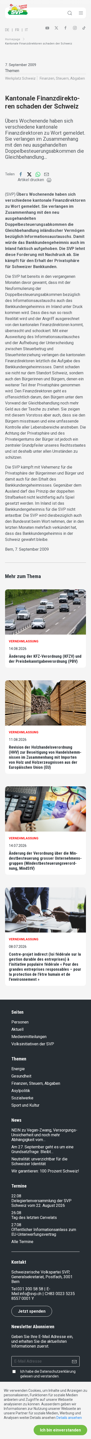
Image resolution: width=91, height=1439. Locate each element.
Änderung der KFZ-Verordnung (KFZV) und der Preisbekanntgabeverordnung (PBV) (45, 659)
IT (26, 30)
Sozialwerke (22, 1098)
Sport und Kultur (25, 1105)
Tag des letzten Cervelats (34, 1217)
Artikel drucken (31, 179)
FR (17, 30)
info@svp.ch (30, 1293)
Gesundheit (21, 1076)
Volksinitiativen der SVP (32, 1044)
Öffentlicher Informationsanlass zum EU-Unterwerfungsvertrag (43, 1232)
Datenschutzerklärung (58, 1371)
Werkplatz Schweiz (20, 78)
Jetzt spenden (32, 1311)
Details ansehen (69, 1418)
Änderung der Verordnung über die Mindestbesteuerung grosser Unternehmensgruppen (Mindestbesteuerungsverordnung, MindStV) (45, 861)
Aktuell (17, 1029)
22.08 (16, 1196)
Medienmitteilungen (29, 1036)
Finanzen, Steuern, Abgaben (62, 78)
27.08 (16, 1224)
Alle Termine (22, 1241)
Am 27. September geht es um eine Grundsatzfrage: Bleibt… (42, 1149)
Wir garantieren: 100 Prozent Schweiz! (45, 1171)
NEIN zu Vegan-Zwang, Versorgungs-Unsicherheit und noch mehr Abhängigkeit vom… (44, 1135)
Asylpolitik (20, 1090)
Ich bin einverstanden (60, 1430)
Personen (20, 1022)
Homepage (12, 39)
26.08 (16, 1212)
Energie (18, 1068)
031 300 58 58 (30, 1289)
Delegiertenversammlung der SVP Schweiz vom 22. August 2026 (41, 1203)
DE (7, 30)
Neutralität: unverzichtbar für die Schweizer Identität (39, 1161)
